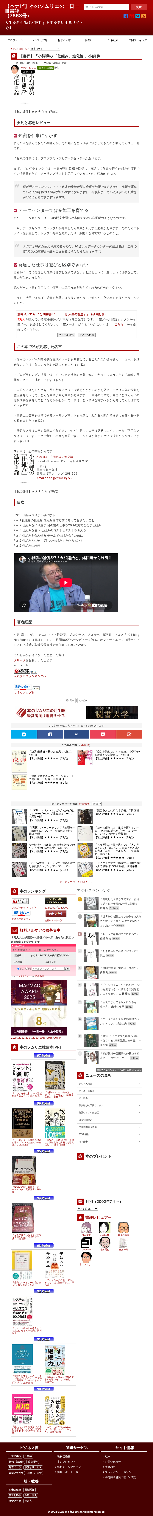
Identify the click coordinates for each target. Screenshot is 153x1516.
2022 (60, 908)
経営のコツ (15, 1467)
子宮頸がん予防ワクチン (91, 1105)
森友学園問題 (85, 1119)
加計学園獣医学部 (88, 1127)
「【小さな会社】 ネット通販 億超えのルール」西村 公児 (27, 1094)
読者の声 (39, 976)
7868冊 (18, 15)
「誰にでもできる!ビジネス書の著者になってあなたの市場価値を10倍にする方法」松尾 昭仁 (27, 1430)
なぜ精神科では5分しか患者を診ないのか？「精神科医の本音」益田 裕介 (52, 846)
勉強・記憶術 (16, 1461)
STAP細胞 (84, 1134)
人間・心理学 (34, 1473)
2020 (35, 1037)
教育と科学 (15, 1495)
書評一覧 (23, 48)
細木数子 (83, 1141)
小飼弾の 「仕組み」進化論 (55, 457)
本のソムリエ (28, 67)
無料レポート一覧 (54, 920)
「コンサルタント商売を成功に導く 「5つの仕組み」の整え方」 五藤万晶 (26, 1142)
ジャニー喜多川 (86, 1090)
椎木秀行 (104, 1249)
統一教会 (83, 1098)
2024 (47, 908)
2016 (43, 1037)
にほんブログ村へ (21, 919)
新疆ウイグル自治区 (89, 1112)
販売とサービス (33, 1467)
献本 (107, 1456)
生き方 (28, 1500)
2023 (54, 908)
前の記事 (70, 700)
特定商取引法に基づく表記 (120, 1477)
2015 (50, 1037)
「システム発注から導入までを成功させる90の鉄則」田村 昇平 (27, 1330)
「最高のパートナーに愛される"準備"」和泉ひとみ (26, 1283)
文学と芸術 (15, 1500)
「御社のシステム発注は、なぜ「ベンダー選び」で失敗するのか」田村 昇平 (59, 1094)
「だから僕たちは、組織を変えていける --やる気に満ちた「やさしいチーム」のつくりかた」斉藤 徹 (117, 830)
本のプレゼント (66, 1461)
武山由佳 (104, 1234)
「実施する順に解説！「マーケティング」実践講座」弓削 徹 (26, 1189)
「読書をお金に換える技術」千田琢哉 (117, 810)
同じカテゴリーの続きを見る (76, 881)
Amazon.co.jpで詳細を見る (55, 478)
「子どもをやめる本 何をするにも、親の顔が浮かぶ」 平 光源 (59, 1282)
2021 (66, 908)
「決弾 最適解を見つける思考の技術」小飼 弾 (51, 753)
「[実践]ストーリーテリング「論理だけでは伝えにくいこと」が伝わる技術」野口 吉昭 (52, 830)
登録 (22, 969)
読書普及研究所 (73, 1511)
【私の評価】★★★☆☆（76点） (115, 813)
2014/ (57, 1037)
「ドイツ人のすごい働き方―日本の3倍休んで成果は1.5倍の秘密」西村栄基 (118, 864)
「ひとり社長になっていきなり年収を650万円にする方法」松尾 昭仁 (26, 1237)
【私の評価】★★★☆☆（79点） (49, 758)
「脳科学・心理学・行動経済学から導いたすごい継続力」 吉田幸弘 (59, 1379)
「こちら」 (119, 324)
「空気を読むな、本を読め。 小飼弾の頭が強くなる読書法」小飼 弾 (117, 753)
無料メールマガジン (69, 1466)
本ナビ (14, 48)
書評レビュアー (98, 1217)
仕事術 (28, 1456)
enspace (86, 1249)
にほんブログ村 (24, 692)
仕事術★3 (85, 803)
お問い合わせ (113, 1461)
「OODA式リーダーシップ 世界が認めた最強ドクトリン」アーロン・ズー (52, 864)
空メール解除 (86, 334)
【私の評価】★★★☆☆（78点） (115, 837)
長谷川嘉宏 (123, 1234)
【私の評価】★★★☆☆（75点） (49, 869)
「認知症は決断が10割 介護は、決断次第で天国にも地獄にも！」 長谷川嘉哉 (59, 1142)
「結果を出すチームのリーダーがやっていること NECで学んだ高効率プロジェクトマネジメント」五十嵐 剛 (27, 1379)
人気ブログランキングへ (30, 676)
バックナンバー (24, 976)
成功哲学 (33, 1461)
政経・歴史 (31, 1495)
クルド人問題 (85, 1083)
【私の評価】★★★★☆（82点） (49, 782)
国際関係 (29, 1489)
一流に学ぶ (15, 1456)
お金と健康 (15, 1489)
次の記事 (83, 700)
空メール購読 (66, 334)
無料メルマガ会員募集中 (40, 930)
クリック (20, 660)
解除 (30, 969)
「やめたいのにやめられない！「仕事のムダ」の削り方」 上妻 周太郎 (58, 1429)
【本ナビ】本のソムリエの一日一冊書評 (42, 8)
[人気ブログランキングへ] (26, 671)
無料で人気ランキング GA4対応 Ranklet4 (118, 1070)
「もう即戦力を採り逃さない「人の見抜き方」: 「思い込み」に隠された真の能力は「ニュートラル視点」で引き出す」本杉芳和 (117, 849)
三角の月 (123, 1249)
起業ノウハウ (16, 1473)
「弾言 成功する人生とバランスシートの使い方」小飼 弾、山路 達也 (51, 777)
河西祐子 (86, 1234)
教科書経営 (63, 1456)
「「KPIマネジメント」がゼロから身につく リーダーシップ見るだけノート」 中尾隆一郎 (52, 813)
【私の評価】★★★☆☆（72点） (115, 758)
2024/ (14, 1037)
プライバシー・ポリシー (119, 1472)
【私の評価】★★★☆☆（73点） (49, 837)
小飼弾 (85, 745)
